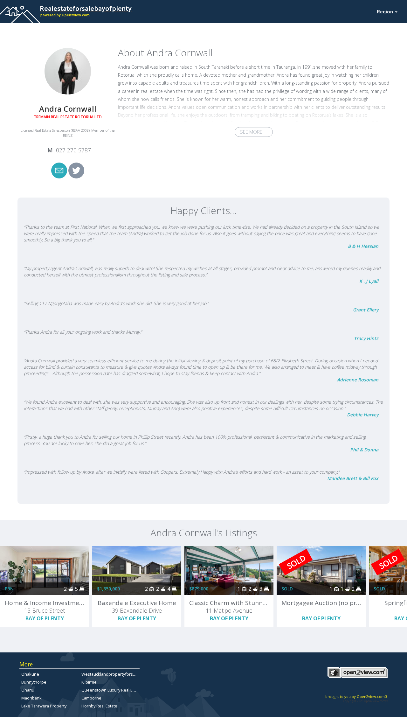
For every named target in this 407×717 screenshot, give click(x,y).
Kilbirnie (89, 682)
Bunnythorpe (33, 682)
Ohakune (30, 674)
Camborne (91, 698)
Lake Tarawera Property (43, 706)
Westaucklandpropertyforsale (110, 674)
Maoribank (31, 698)
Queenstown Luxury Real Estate (111, 690)
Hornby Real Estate (99, 706)
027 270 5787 (73, 150)
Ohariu (27, 690)
